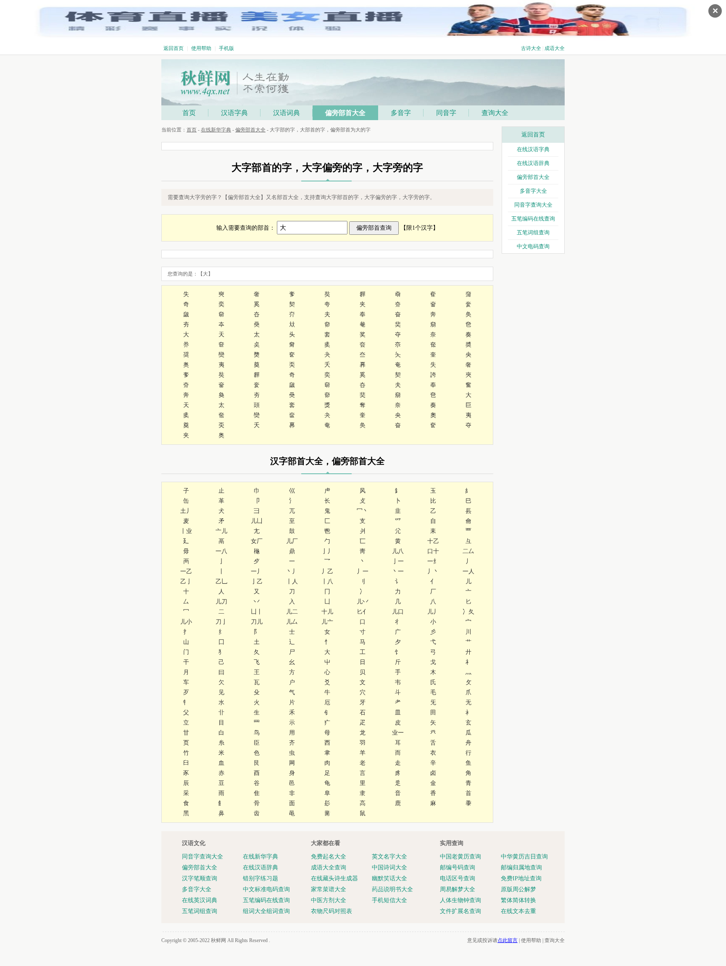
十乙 (433, 541)
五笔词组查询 (533, 232)
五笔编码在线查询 (533, 218)
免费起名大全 (328, 856)
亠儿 (221, 531)
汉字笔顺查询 (199, 878)
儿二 (292, 612)
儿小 (186, 622)
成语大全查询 (328, 867)
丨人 (292, 581)
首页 (189, 112)
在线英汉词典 (199, 900)
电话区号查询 (457, 878)
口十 (433, 551)
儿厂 (292, 541)
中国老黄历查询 (460, 856)
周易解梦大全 (457, 889)
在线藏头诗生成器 (334, 878)
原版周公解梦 (518, 889)
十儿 (327, 612)
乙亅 (186, 581)
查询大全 (494, 112)
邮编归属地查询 (521, 867)
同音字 (446, 112)
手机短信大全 (389, 900)
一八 (221, 551)
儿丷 (362, 601)
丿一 (362, 571)
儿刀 (221, 601)
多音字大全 (533, 191)
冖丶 (362, 511)
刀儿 (257, 622)
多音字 (401, 112)
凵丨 (257, 612)
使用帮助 (201, 48)
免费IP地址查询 (521, 878)
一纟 (433, 561)
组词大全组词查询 (266, 911)
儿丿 (433, 612)
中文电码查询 (533, 246)
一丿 (257, 571)
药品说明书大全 (392, 889)
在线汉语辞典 (533, 163)
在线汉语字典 (533, 149)
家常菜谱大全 (328, 889)
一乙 (186, 571)
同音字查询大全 (533, 205)
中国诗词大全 (389, 867)
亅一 (398, 561)
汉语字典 (234, 112)
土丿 (186, 511)
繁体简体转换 (518, 900)
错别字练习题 (260, 878)
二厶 (468, 551)
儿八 (398, 551)
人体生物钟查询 (460, 900)
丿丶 (433, 571)
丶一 (398, 571)
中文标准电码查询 (266, 889)
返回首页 (173, 48)
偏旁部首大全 (345, 112)
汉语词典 (286, 112)
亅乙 (257, 581)
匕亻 (362, 612)
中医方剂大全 (328, 900)
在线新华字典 (216, 130)
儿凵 (257, 521)
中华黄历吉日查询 (524, 856)
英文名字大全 (389, 856)
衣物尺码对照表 (331, 911)
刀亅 (221, 622)
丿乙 (327, 571)
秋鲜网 (218, 940)
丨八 (327, 581)
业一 (398, 733)
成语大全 (554, 48)
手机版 (226, 48)
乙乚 (221, 581)
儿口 (398, 612)
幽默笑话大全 (389, 878)
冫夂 (468, 612)
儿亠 (327, 622)
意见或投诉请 (492, 940)
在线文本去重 (518, 911)
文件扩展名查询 (460, 911)
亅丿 (327, 551)
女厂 (257, 541)
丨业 (186, 531)
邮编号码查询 (457, 867)
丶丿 (292, 571)
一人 (468, 571)
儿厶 (292, 622)
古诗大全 (531, 48)
